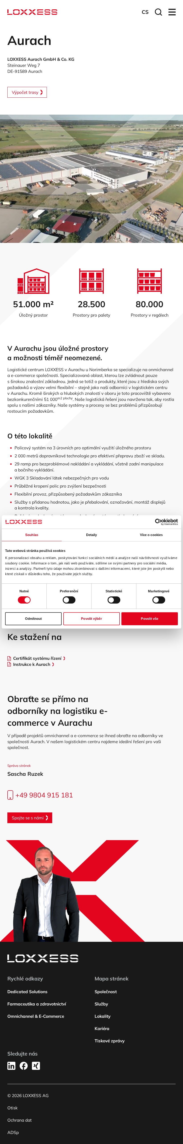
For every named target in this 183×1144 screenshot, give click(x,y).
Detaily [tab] (91, 535)
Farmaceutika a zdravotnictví (36, 1004)
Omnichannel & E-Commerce (35, 1016)
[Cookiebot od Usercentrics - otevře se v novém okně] (158, 522)
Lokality (102, 1016)
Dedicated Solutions (27, 991)
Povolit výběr (91, 618)
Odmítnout (33, 618)
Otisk (12, 1107)
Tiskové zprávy (110, 1040)
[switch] (69, 600)
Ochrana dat (19, 1120)
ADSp (13, 1132)
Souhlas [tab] (31, 535)
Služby (101, 1004)
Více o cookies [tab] (151, 535)
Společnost (106, 991)
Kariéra (102, 1028)
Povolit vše (149, 618)
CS (145, 12)
